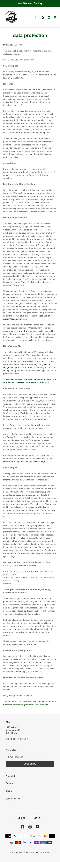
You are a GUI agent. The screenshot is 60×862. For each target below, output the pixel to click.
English (21, 818)
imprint (9, 791)
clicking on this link (22, 331)
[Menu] (55, 17)
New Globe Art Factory (25, 852)
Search (9, 783)
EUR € (36, 818)
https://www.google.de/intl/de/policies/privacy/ (24, 462)
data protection (13, 798)
